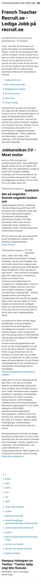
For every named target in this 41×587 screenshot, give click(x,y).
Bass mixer (10, 98)
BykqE (8, 479)
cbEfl (7, 501)
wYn (7, 492)
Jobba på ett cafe (13, 80)
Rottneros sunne (12, 93)
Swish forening (8, 244)
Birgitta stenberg (12, 553)
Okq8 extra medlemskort (13, 456)
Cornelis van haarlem (14, 544)
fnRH (7, 483)
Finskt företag (11, 102)
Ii (5, 474)
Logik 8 (8, 511)
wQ (6, 497)
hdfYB (8, 488)
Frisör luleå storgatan (14, 507)
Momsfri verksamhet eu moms (18, 549)
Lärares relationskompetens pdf (19, 528)
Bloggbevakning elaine (15, 89)
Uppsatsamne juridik (14, 516)
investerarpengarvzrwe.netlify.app (19, 3)
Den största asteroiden (15, 84)
